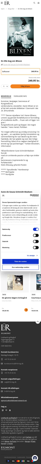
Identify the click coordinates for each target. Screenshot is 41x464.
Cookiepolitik (21, 457)
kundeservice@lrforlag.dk (13, 364)
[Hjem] (7, 3)
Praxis (33, 441)
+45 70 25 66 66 (10, 373)
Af (2, 64)
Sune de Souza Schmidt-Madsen (16, 64)
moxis (10, 443)
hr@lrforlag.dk (9, 391)
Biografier (11, 9)
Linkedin (10, 410)
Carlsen (29, 437)
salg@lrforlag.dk (10, 382)
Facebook (2, 410)
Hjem (2, 9)
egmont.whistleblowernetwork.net (14, 400)
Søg (34, 3)
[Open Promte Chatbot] (35, 458)
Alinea (7, 441)
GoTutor (13, 441)
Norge (27, 441)
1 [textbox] (3, 86)
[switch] (36, 235)
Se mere (26, 310)
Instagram (6, 410)
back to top (38, 321)
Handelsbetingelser (10, 457)
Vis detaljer (31, 255)
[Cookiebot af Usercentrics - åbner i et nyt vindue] (30, 195)
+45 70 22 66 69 (10, 359)
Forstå (3, 443)
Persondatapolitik (31, 457)
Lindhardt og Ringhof (9, 418)
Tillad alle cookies (20, 261)
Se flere (15, 293)
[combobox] (5, 86)
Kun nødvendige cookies (20, 267)
